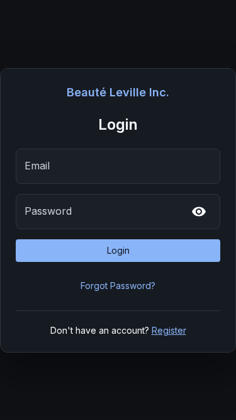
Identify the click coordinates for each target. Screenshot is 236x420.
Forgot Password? (118, 285)
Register (169, 330)
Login (118, 250)
